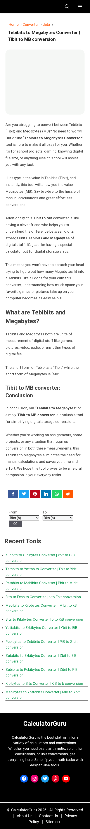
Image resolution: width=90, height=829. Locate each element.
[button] (67, 6)
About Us (25, 816)
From (13, 512)
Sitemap (52, 821)
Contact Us (48, 816)
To (45, 512)
